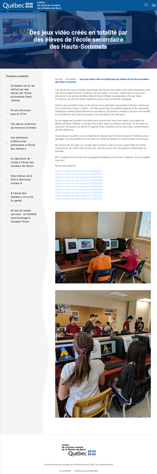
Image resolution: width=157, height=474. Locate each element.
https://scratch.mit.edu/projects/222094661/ (79, 177)
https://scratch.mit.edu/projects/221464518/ (79, 186)
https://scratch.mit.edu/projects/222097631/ (79, 171)
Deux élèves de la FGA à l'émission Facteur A (21, 179)
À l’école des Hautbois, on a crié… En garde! (23, 197)
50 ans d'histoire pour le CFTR (21, 112)
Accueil (59, 79)
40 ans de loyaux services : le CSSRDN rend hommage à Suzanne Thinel (24, 216)
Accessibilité (65, 471)
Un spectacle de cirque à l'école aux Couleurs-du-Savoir (22, 162)
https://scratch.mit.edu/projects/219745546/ (79, 183)
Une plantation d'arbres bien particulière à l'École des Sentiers (23, 143)
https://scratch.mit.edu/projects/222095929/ (79, 180)
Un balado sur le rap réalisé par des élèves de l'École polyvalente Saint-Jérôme (23, 93)
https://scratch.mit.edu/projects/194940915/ (79, 174)
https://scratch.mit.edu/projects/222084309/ (79, 189)
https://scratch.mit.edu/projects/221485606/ (79, 192)
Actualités (71, 79)
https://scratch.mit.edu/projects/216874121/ (79, 195)
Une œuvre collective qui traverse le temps (23, 126)
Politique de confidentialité (86, 471)
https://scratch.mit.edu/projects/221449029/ (79, 198)
